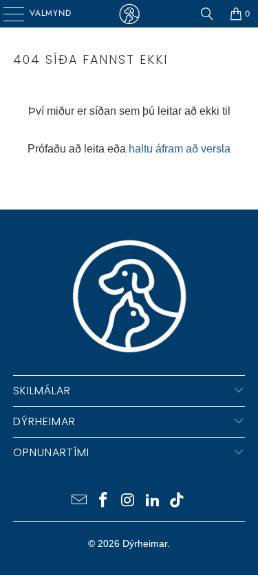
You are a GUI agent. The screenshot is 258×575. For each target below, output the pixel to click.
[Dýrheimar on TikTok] (177, 501)
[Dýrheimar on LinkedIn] (152, 501)
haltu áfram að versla (179, 149)
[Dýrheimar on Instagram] (128, 501)
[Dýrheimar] (129, 13)
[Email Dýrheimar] (79, 501)
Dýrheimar (144, 543)
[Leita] (207, 13)
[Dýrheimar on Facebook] (104, 501)
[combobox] (128, 183)
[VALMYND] (9, 13)
